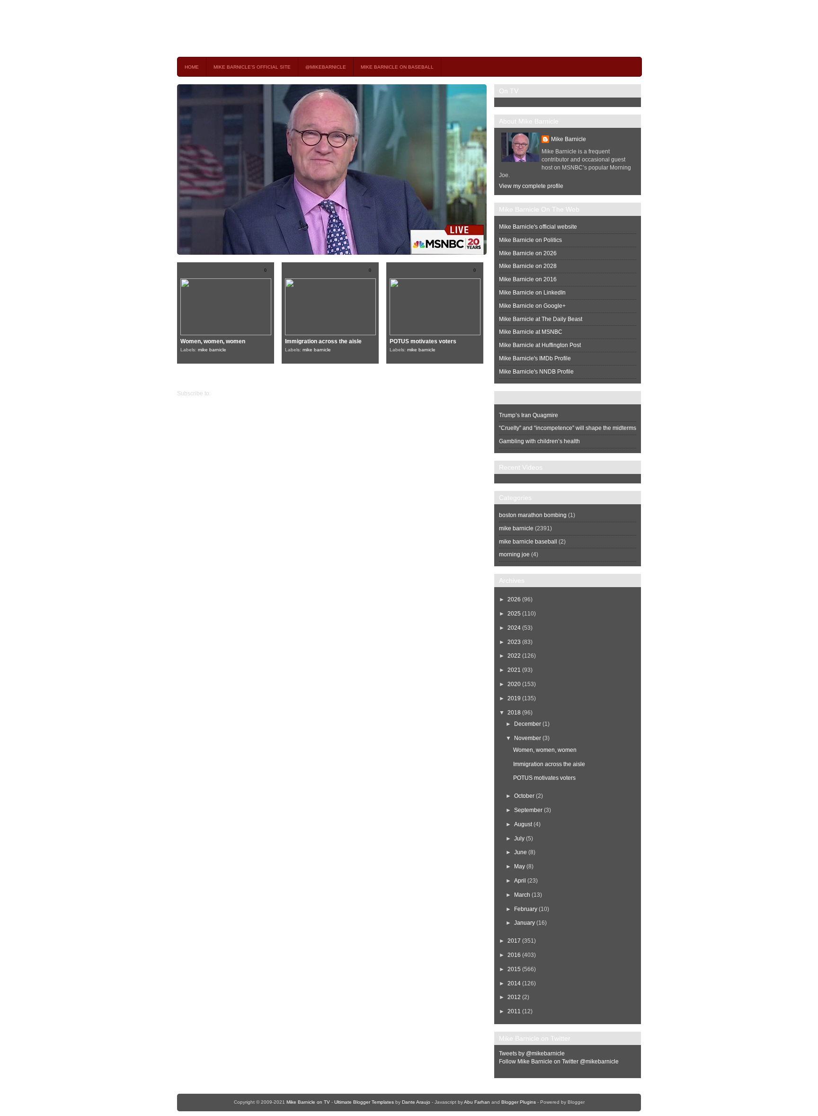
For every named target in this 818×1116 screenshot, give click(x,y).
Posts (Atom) (228, 393)
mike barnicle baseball (528, 541)
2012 (514, 997)
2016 (514, 955)
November (527, 738)
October (524, 796)
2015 (514, 969)
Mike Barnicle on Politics (530, 240)
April (520, 880)
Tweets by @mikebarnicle (532, 1053)
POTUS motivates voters (423, 341)
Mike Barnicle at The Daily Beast (540, 319)
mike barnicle (212, 349)
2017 (514, 940)
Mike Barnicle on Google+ (532, 306)
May (519, 866)
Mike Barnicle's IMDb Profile (535, 358)
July (519, 838)
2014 (514, 983)
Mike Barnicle (568, 139)
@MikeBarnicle (325, 67)
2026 (514, 599)
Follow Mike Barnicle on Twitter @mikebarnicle (559, 1061)
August (523, 824)
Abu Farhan (477, 1102)
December (527, 724)
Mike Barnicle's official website (538, 226)
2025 (514, 613)
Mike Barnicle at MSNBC (530, 332)
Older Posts (192, 377)
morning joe (514, 554)
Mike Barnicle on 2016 (528, 279)
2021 (514, 670)
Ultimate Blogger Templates (364, 1102)
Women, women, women (212, 341)
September (528, 810)
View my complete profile (531, 186)
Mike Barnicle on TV (260, 28)
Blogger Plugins (518, 1102)
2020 (514, 684)
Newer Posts (478, 377)
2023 (514, 642)
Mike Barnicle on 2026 (528, 253)
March (522, 895)
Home (192, 67)
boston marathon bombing (533, 515)
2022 (514, 655)
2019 (514, 698)
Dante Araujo (416, 1102)
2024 (514, 628)
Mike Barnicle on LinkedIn (532, 292)
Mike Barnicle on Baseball (397, 67)
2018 (514, 712)
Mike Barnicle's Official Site (252, 67)
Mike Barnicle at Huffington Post (540, 345)
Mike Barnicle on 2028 (528, 266)
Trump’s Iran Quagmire (528, 415)
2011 (514, 1011)
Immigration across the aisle (323, 341)
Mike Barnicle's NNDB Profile (536, 371)
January (524, 923)
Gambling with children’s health (539, 441)
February (525, 909)
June (520, 852)
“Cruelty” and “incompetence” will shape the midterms (567, 428)
